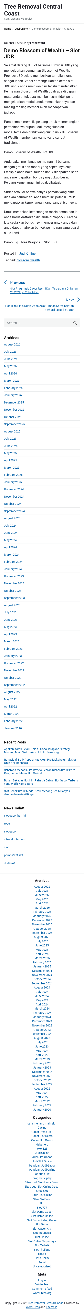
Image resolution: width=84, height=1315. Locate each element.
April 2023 (10, 634)
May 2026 (10, 366)
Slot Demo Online (42, 1216)
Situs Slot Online (42, 1195)
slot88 (42, 1253)
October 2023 (12, 590)
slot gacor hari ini (15, 815)
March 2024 (11, 554)
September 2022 (14, 684)
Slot (42, 1203)
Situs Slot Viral (42, 1199)
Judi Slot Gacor (42, 1157)
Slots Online (42, 1258)
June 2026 (11, 359)
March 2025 (11, 467)
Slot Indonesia (42, 1232)
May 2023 (10, 627)
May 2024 (10, 540)
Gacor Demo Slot (42, 1131)
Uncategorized (42, 1266)
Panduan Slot (42, 1174)
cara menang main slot (42, 1123)
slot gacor (10, 831)
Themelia (51, 1307)
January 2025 (13, 482)
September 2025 (14, 424)
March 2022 (11, 713)
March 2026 (11, 380)
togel (7, 823)
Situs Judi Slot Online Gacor (42, 1186)
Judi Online (27, 253)
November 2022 (14, 670)
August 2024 (12, 518)
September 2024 (14, 511)
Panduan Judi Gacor (42, 1165)
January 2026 (13, 395)
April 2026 (10, 373)
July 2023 (10, 612)
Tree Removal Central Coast (45, 1303)
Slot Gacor (42, 1224)
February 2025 (13, 474)
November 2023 (14, 583)
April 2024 (10, 547)
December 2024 (14, 489)
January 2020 (13, 728)
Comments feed (42, 1288)
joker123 (42, 1148)
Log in (42, 1280)
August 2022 (12, 692)
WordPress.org (42, 1293)
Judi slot (9, 863)
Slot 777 (42, 1207)
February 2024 (13, 561)
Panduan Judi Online (42, 1169)
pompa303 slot (13, 855)
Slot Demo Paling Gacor (42, 1220)
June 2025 (11, 446)
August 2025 (12, 431)
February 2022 (13, 721)
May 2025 (10, 453)
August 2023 (12, 605)
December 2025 (14, 402)
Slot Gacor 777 (42, 1228)
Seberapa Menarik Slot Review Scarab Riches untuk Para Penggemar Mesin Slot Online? (39, 771)
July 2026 (10, 351)
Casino (42, 1127)
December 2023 (14, 576)
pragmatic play (42, 1178)
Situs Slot (42, 1190)
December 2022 (14, 663)
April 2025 (10, 460)
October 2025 (12, 417)
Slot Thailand (42, 1249)
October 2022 (12, 677)
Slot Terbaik (42, 1245)
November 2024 (14, 496)
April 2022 (10, 706)
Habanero (42, 1144)
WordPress (33, 1307)
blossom (23, 260)
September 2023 (14, 598)
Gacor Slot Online (42, 1140)
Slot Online (42, 1237)
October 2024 (12, 503)
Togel (42, 1262)
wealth (35, 260)
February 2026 (13, 388)
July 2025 (10, 438)
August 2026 (12, 344)
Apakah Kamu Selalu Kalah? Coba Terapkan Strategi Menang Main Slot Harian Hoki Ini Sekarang (37, 750)
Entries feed (42, 1284)
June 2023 (11, 619)
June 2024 (11, 532)
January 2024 (13, 569)
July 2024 (10, 525)
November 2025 (14, 409)
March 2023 (11, 641)
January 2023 (13, 656)
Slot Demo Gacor (42, 1211)
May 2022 (10, 699)
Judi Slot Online (42, 1161)
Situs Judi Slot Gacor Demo (42, 1182)
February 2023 (13, 648)
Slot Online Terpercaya (42, 1241)
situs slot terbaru (14, 839)
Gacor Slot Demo (42, 1136)
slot (6, 847)
